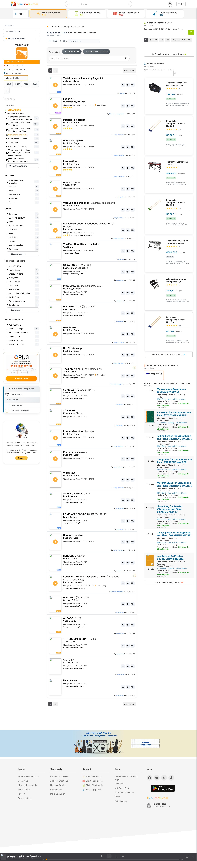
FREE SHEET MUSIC (14, 62)
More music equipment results (168, 354)
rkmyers (121, 259)
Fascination (71, 162)
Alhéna (72, 183)
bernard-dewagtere (117, 384)
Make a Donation (57, 794)
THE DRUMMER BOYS (80, 640)
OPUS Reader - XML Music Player (126, 777)
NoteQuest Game (122, 788)
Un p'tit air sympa (73, 349)
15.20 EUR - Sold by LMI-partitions (171, 519)
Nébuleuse (71, 328)
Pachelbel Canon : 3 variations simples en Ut (88, 226)
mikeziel (122, 93)
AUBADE (73, 619)
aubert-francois (118, 238)
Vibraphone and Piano (98, 52)
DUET (17, 84)
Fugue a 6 (74, 100)
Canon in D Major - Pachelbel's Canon (91, 579)
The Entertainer (82, 370)
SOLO (9, 84)
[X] (164, 778)
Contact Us (23, 781)
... (7, 91)
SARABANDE (77, 266)
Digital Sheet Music (94, 785)
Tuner (117, 797)
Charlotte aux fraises (75, 536)
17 (156, 40)
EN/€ (180, 4)
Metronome (119, 784)
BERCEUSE (74, 557)
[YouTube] (157, 778)
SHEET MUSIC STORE (15, 66)
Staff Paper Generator (124, 792)
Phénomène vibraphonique (78, 432)
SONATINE (72, 412)
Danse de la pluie (73, 142)
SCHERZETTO (79, 391)
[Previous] (102, 856)
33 (168, 40)
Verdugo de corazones (89, 204)
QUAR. (35, 84)
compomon (120, 280)
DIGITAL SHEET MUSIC (15, 70)
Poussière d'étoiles (74, 121)
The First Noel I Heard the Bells (81, 245)
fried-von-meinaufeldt (116, 114)
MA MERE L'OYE (79, 308)
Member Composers (59, 776)
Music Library (14, 31)
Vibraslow (71, 474)
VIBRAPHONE (13, 110)
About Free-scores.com (28, 776)
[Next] (116, 856)
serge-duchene (119, 134)
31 (55, 71)
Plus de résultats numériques (170, 54)
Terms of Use (24, 789)
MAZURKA (76, 598)
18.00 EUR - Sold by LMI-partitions (171, 399)
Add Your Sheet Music (60, 781)
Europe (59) (155, 373)
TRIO (26, 84)
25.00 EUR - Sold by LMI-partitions (172, 568)
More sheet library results (169, 582)
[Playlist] (193, 857)
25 (162, 40)
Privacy (21, 794)
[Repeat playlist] (123, 856)
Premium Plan (56, 789)
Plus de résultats (181, 40)
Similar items (161, 407)
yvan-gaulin (120, 197)
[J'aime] (39, 857)
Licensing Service (58, 785)
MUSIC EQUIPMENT (14, 73)
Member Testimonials (27, 785)
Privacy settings (25, 798)
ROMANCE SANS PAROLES (86, 515)
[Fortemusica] (149, 805)
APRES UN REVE (76, 495)
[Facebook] (149, 778)
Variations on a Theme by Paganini (83, 79)
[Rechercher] (128, 4)
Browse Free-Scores (16, 38)
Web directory (121, 801)
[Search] (126, 58)
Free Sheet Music (93, 776)
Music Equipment (93, 789)
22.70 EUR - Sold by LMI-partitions (172, 423)
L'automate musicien (75, 453)
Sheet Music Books (94, 781)
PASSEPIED (83, 287)
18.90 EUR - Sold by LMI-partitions (171, 446)
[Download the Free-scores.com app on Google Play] (163, 788)
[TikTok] (171, 778)
